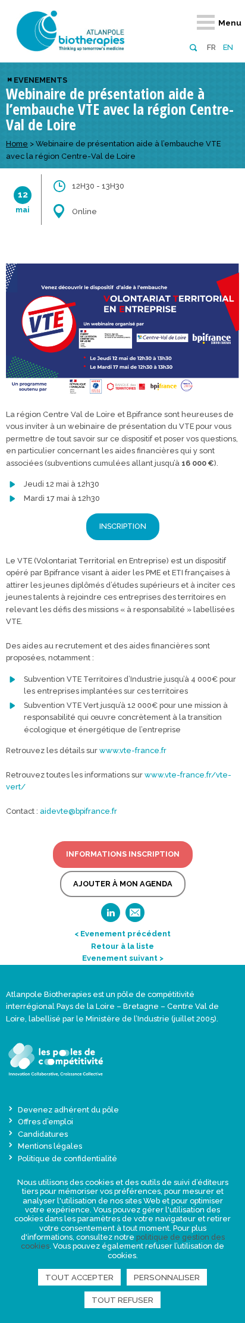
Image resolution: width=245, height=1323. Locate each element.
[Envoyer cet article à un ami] (135, 916)
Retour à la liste (122, 946)
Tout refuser (122, 1300)
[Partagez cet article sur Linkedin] (110, 916)
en (228, 47)
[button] (193, 46)
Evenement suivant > (123, 958)
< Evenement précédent (122, 933)
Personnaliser (167, 1277)
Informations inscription (123, 853)
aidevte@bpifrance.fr (78, 811)
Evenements (40, 80)
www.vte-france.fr (133, 750)
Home (17, 143)
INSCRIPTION (122, 526)
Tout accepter (79, 1277)
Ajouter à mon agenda (122, 883)
